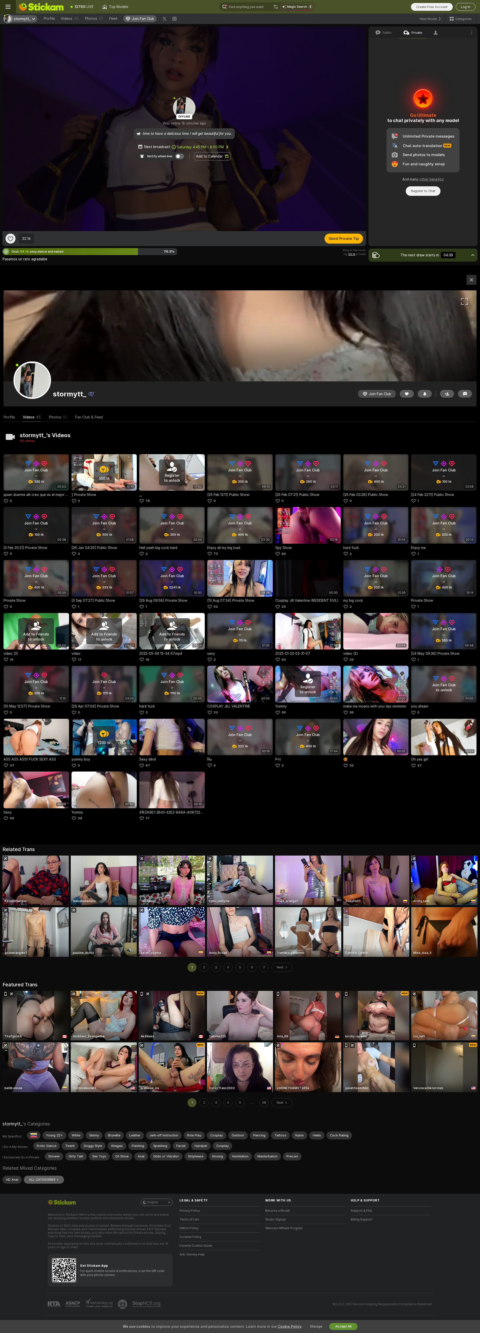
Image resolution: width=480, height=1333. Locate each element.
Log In (465, 7)
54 (352, 659)
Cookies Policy (191, 1237)
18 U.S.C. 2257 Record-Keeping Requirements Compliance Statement (382, 1304)
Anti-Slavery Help (192, 1254)
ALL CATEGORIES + (44, 1179)
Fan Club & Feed (89, 417)
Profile (49, 18)
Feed (113, 18)
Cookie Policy (289, 1326)
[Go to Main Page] (41, 7)
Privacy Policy (190, 1210)
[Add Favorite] (11, 239)
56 (352, 712)
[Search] (275, 6)
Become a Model (277, 1210)
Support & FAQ (361, 1210)
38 (80, 818)
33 (216, 712)
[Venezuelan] (33, 1135)
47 (12, 765)
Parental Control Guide (196, 1245)
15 (11, 659)
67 (148, 765)
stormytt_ (12, 1123)
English (153, 1202)
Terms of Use (189, 1219)
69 (12, 818)
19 (147, 659)
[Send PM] (465, 394)
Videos (70, 18)
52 (352, 765)
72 (216, 553)
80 (284, 554)
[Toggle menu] (8, 7)
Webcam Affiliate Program (284, 1228)
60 (284, 659)
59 (284, 712)
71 (147, 818)
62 (216, 606)
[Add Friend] (447, 394)
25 (284, 606)
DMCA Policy (189, 1228)
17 (80, 659)
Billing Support (361, 1219)
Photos (94, 18)
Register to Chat (423, 191)
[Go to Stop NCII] (147, 1304)
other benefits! (432, 179)
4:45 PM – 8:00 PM (200, 147)
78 (148, 501)
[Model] (471, 280)
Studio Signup (275, 1219)
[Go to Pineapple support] (123, 1304)
